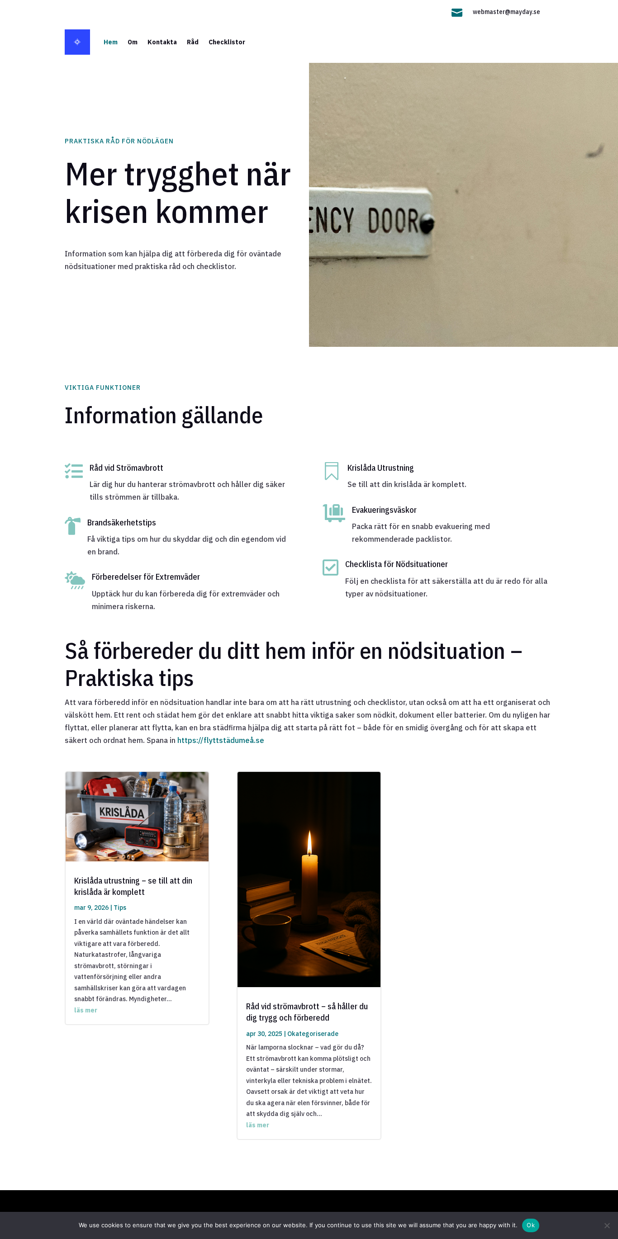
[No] (606, 1225)
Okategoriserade (312, 1034)
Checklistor (227, 42)
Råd (193, 42)
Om (133, 42)
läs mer (85, 1010)
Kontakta (162, 42)
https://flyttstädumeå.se (220, 740)
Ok (531, 1225)
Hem (111, 42)
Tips (120, 907)
